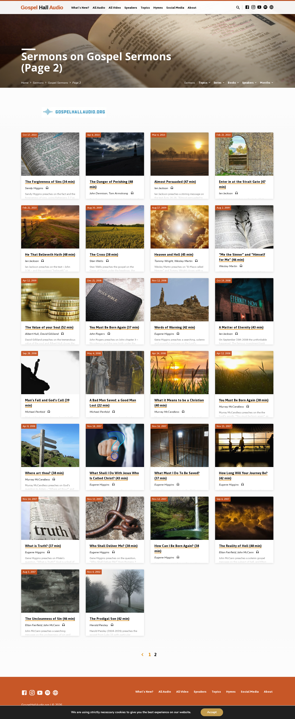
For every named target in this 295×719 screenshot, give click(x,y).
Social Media (175, 7)
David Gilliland (49, 334)
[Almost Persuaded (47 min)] (180, 154)
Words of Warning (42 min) (174, 327)
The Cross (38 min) (104, 254)
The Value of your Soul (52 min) (49, 327)
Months (265, 82)
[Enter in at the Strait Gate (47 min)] (244, 154)
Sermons (38, 82)
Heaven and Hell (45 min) (173, 254)
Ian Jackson (161, 188)
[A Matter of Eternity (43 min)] (244, 299)
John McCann (245, 552)
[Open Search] (238, 8)
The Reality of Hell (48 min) (240, 546)
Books (232, 82)
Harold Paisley (99, 625)
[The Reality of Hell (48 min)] (244, 518)
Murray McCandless (166, 412)
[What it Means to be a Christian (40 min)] (180, 372)
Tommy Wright (163, 261)
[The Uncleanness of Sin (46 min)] (50, 591)
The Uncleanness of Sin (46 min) (50, 618)
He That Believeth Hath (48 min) (50, 254)
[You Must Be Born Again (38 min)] (244, 372)
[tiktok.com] (271, 7)
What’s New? (80, 7)
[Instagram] (253, 7)
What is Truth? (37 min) (43, 546)
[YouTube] (259, 7)
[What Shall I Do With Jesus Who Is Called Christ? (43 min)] (115, 445)
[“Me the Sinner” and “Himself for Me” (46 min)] (244, 227)
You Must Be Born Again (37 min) (114, 327)
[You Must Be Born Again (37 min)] (115, 299)
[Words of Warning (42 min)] (180, 299)
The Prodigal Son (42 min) (109, 618)
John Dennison (98, 193)
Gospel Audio (42, 7)
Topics (145, 7)
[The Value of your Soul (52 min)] (50, 299)
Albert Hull (32, 334)
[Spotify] (265, 7)
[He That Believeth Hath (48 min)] (50, 227)
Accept (212, 712)
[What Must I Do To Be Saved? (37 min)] (180, 445)
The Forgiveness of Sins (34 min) (50, 181)
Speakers (130, 7)
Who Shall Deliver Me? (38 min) (114, 546)
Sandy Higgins (34, 188)
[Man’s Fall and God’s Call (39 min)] (50, 372)
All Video (115, 7)
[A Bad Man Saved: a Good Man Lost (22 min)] (115, 372)
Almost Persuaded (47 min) (175, 181)
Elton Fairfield (227, 552)
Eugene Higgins (164, 334)
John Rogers (97, 334)
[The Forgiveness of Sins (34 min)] (50, 154)
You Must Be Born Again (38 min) (243, 400)
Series (218, 82)
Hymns (158, 7)
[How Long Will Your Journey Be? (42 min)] (244, 445)
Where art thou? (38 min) (44, 473)
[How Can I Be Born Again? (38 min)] (180, 518)
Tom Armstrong (118, 193)
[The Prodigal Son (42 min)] (115, 591)
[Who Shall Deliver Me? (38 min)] (115, 518)
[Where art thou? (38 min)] (50, 445)
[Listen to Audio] (47, 188)
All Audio (99, 7)
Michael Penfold (35, 412)
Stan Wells (96, 261)
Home (25, 82)
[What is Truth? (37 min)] (50, 518)
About (192, 7)
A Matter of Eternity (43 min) (241, 327)
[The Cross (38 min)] (115, 227)
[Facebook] (247, 7)
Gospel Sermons (58, 82)
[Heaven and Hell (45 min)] (180, 227)
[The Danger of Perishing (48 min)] (115, 154)
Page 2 (76, 82)
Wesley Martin (183, 261)
